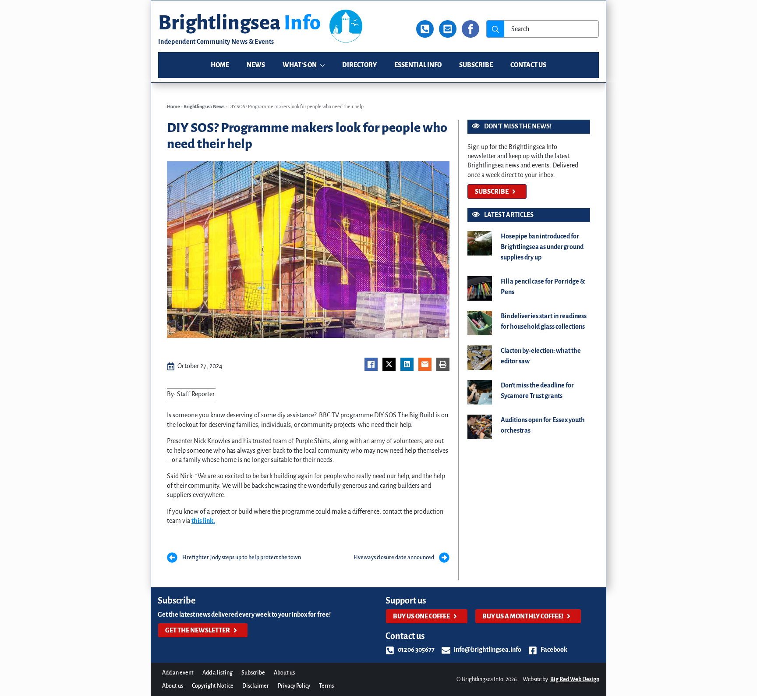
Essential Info (418, 64)
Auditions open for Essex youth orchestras (543, 425)
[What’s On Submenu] (325, 65)
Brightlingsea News (204, 106)
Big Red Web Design (574, 679)
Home (220, 64)
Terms (326, 686)
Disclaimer (255, 686)
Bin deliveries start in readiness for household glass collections (544, 321)
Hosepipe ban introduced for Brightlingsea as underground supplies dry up (542, 247)
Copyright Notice (212, 686)
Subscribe (476, 64)
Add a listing (217, 673)
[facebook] (470, 29)
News (256, 64)
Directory (359, 64)
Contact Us (528, 64)
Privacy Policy (294, 686)
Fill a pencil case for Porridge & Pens (543, 286)
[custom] (425, 29)
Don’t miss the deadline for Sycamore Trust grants (537, 390)
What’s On (300, 64)
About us (284, 673)
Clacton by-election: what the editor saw (541, 356)
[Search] (495, 29)
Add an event (178, 673)
